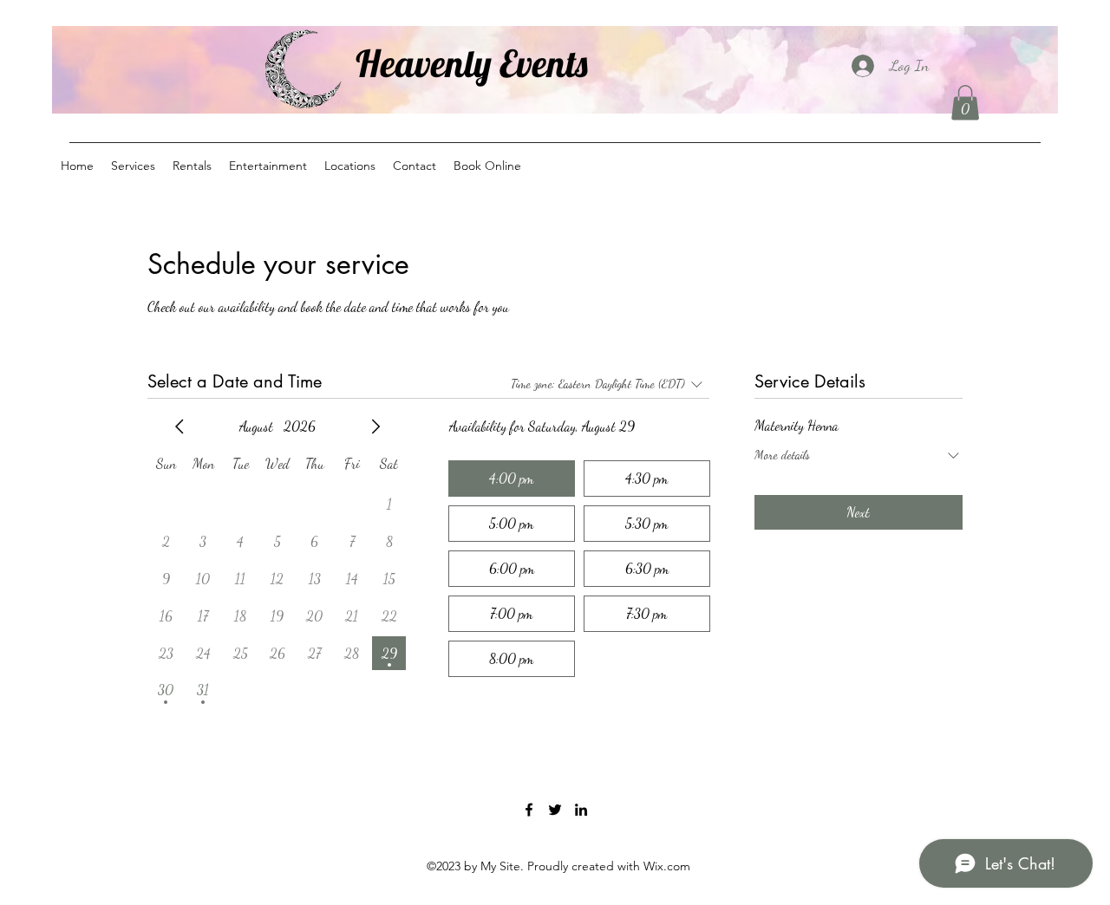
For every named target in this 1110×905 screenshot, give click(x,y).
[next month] (375, 426)
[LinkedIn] (581, 809)
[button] (965, 102)
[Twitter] (555, 809)
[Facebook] (529, 809)
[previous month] (179, 426)
